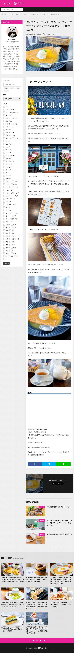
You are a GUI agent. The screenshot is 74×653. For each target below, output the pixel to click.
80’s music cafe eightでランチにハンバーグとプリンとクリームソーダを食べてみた (59, 523)
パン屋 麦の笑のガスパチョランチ (58, 507)
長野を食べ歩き (43, 648)
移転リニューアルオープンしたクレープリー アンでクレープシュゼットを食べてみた (38, 14)
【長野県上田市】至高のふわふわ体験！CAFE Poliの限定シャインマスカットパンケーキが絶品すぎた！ (12, 604)
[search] (21, 9)
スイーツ (55, 34)
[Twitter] (49, 464)
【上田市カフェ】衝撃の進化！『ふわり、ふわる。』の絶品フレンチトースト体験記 (60, 604)
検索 (6, 263)
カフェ (46, 34)
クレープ (50, 34)
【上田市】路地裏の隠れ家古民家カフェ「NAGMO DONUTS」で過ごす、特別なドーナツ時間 (36, 579)
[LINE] (63, 464)
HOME (5, 14)
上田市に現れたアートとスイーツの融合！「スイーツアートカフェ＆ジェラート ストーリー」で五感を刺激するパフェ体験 (37, 630)
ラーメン (6, 90)
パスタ (17, 88)
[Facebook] (35, 464)
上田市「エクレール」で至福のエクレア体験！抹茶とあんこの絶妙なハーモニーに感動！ (12, 629)
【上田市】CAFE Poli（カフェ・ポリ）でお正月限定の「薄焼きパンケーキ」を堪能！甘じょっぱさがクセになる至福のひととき (60, 580)
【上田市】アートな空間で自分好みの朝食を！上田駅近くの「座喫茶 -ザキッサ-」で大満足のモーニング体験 (12, 579)
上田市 (11, 14)
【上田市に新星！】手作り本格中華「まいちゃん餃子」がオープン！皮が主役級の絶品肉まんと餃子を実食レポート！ (36, 605)
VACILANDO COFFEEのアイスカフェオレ (59, 535)
